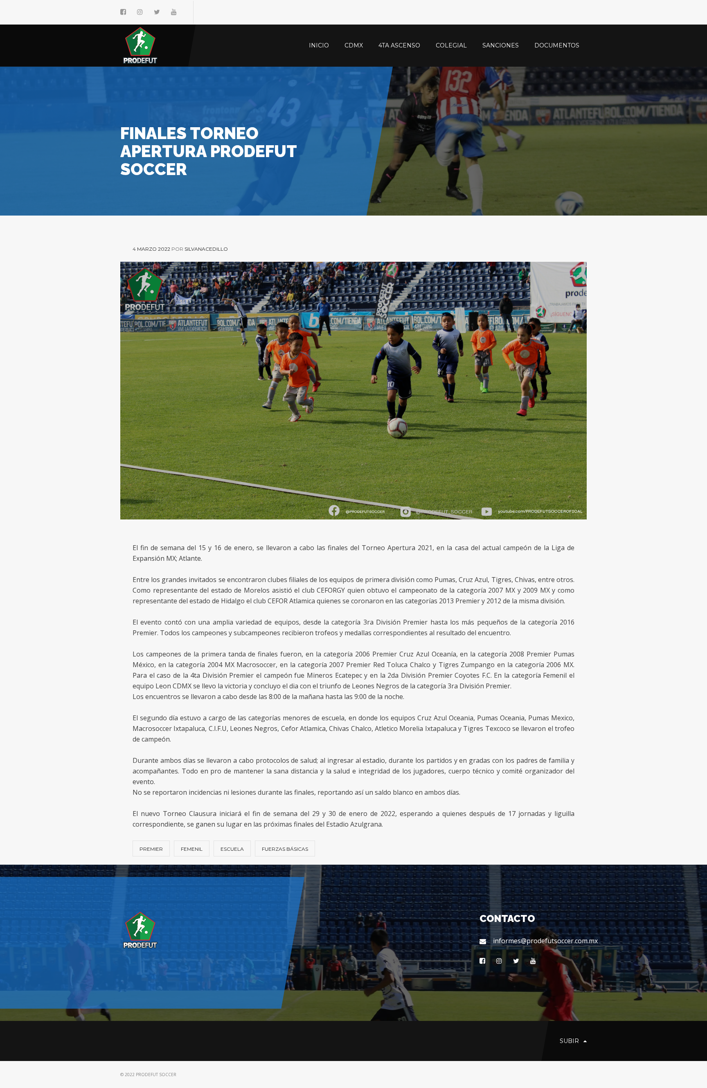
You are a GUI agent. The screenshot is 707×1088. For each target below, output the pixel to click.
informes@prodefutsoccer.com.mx (540, 940)
